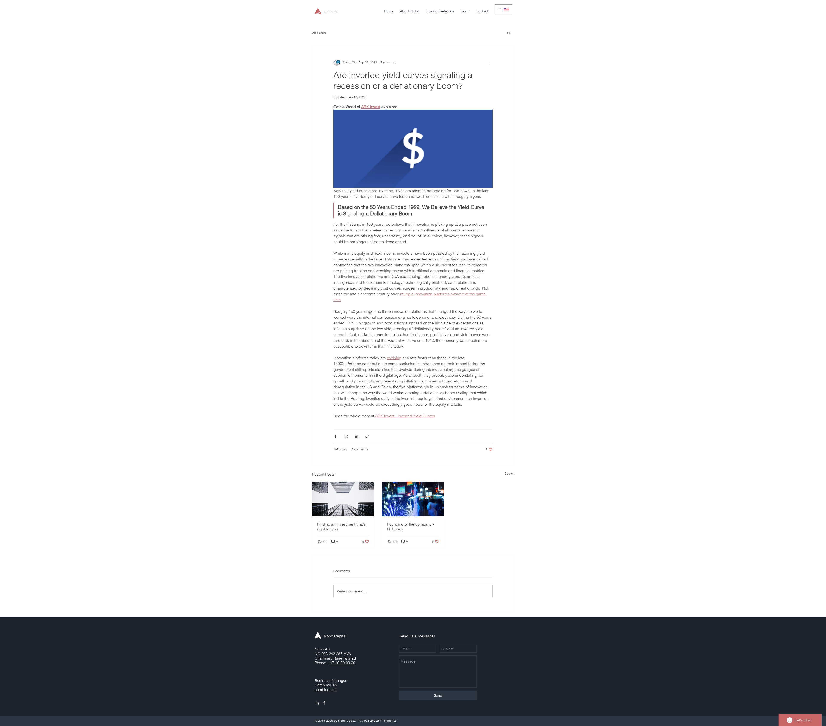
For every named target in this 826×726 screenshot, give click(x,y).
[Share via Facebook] (335, 436)
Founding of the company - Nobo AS (410, 527)
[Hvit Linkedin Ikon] (317, 703)
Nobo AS (331, 11)
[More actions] (490, 62)
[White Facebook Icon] (324, 703)
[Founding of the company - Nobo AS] (413, 499)
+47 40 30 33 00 (341, 662)
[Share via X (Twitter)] (346, 436)
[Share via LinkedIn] (356, 436)
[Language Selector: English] (503, 9)
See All (509, 473)
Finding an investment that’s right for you (341, 527)
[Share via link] (367, 436)
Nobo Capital (335, 636)
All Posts (319, 33)
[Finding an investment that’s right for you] (343, 499)
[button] (509, 33)
